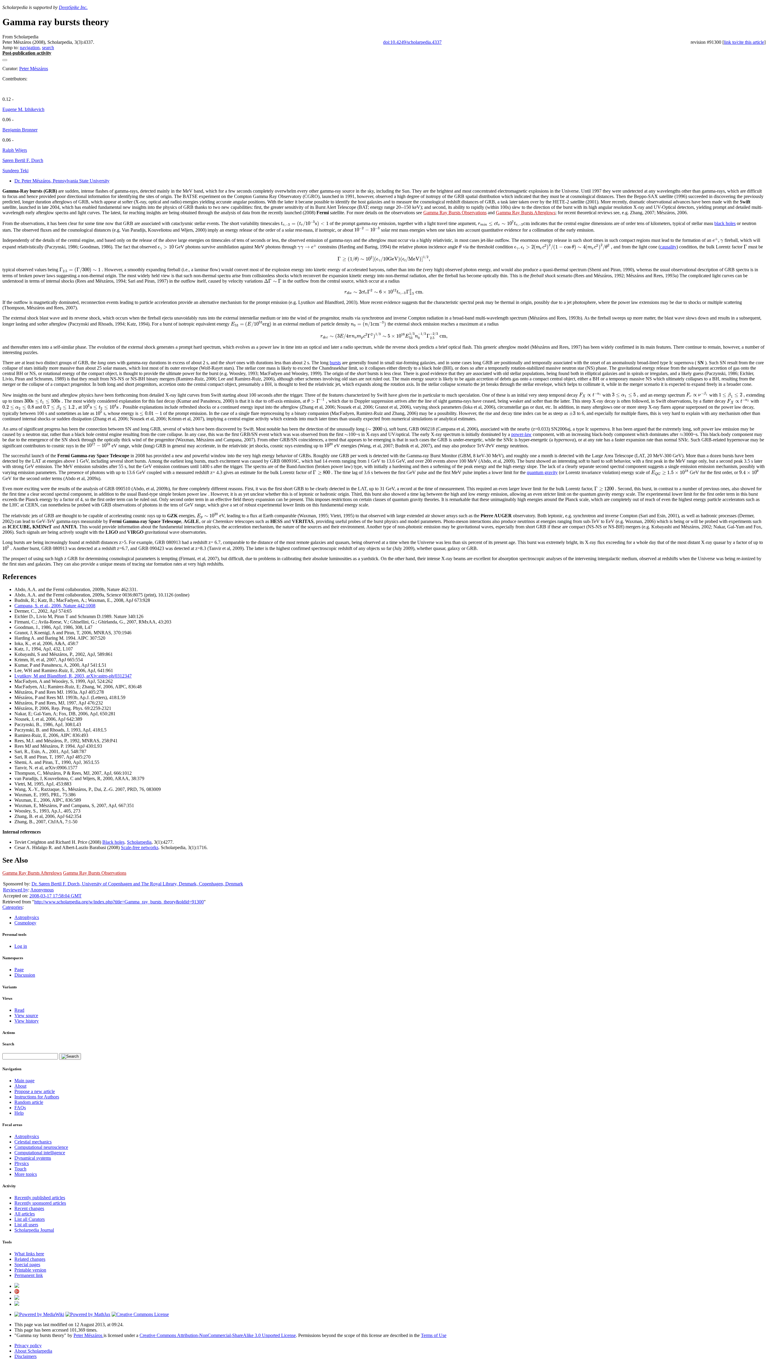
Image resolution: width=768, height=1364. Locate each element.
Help (19, 1113)
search (48, 47)
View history (26, 1020)
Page (19, 969)
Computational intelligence (39, 1152)
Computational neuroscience (41, 1147)
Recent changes (29, 1208)
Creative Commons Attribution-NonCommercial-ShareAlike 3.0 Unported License (218, 1335)
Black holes (113, 842)
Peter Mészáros (33, 68)
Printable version (30, 1269)
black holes (725, 223)
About (20, 1086)
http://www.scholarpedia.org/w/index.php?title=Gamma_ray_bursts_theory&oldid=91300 (119, 901)
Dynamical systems (32, 1158)
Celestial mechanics (33, 1141)
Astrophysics (26, 917)
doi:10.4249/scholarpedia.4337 (412, 42)
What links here (29, 1253)
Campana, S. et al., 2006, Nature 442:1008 (54, 605)
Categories (12, 907)
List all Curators (29, 1219)
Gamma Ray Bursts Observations (455, 212)
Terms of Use (433, 1335)
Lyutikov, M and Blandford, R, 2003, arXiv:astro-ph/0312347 (73, 675)
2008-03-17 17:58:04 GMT (55, 895)
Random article (28, 1102)
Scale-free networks (139, 847)
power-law (521, 434)
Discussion (24, 975)
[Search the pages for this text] (70, 1056)
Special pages (27, 1264)
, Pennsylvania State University (62, 180)
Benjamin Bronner (20, 129)
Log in (20, 946)
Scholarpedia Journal (34, 1230)
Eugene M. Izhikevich (23, 109)
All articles (24, 1213)
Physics (21, 1163)
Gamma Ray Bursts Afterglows (525, 212)
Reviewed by (15, 889)
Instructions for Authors (36, 1096)
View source (26, 1015)
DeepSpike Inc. (73, 7)
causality (668, 246)
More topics (25, 1174)
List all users (26, 1224)
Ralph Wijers (14, 150)
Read (19, 1010)
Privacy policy (28, 1345)
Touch (20, 1168)
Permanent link (28, 1275)
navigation (30, 47)
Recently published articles (39, 1197)
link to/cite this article (744, 42)
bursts (335, 362)
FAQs (20, 1107)
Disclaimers (25, 1356)
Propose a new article (34, 1091)
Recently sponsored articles (40, 1203)
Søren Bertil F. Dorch (22, 160)
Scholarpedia (139, 842)
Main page (24, 1080)
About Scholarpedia (33, 1350)
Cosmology (25, 922)
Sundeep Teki (15, 170)
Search (8, 1044)
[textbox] (304, 223)
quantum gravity (542, 472)
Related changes (29, 1259)
